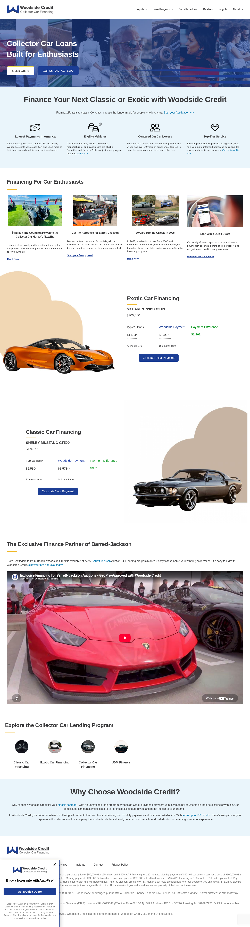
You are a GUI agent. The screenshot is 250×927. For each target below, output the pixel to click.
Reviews (62, 864)
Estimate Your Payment (200, 256)
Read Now (13, 259)
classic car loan (67, 804)
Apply (140, 9)
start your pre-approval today (45, 564)
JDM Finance (121, 762)
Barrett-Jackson (188, 9)
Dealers (208, 9)
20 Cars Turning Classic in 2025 (155, 232)
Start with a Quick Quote (215, 233)
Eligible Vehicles (95, 136)
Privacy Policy (120, 864)
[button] (54, 864)
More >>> (82, 153)
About (236, 9)
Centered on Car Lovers (155, 136)
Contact (98, 864)
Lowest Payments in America (35, 136)
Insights (222, 9)
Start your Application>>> (179, 112)
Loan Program (161, 9)
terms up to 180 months (196, 815)
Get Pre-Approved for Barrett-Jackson (95, 232)
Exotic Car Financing (55, 762)
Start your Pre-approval (80, 255)
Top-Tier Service (215, 136)
